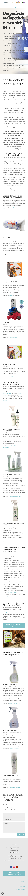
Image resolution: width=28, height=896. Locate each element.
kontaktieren (6, 400)
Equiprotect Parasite (14, 748)
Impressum (22, 881)
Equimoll (11, 254)
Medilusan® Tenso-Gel (11, 592)
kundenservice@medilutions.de (18, 860)
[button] (2, 893)
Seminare (5, 395)
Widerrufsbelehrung (20, 889)
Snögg (11, 295)
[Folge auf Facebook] (11, 867)
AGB (24, 884)
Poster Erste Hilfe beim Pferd (14, 625)
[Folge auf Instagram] (14, 867)
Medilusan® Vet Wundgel (15, 496)
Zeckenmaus (21, 583)
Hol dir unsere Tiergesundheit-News (14, 873)
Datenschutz (22, 886)
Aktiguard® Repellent (14, 703)
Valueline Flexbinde (13, 337)
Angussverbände (10, 596)
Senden (21, 834)
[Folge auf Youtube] (17, 867)
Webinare (19, 393)
